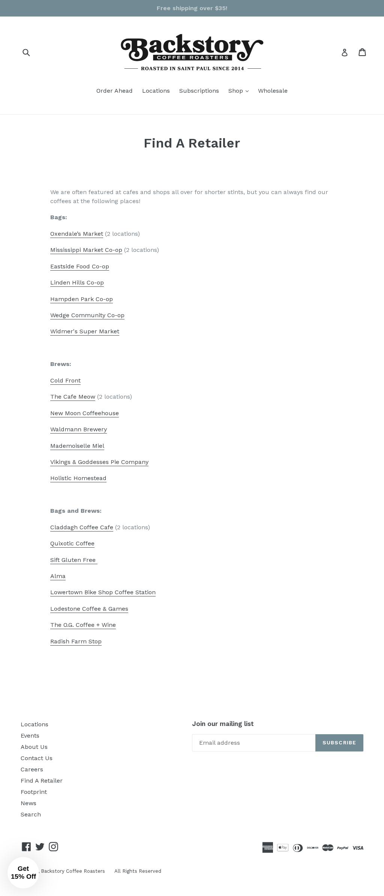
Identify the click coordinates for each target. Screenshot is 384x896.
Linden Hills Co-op (77, 282)
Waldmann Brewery (78, 429)
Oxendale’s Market (76, 233)
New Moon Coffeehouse (84, 413)
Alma (58, 576)
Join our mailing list (223, 723)
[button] (23, 872)
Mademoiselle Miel (77, 445)
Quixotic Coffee (72, 543)
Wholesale (273, 90)
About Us (34, 746)
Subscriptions (199, 90)
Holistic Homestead (78, 478)
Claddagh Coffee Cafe (81, 527)
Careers (32, 769)
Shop (240, 90)
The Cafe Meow (72, 396)
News (28, 803)
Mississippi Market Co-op (86, 249)
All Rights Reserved (137, 871)
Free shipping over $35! (192, 8)
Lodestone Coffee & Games (89, 608)
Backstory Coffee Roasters (73, 871)
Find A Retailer (42, 780)
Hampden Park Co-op (81, 299)
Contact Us (36, 758)
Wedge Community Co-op (87, 315)
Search (31, 814)
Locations (156, 90)
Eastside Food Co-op (79, 266)
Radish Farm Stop (76, 641)
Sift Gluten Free (74, 559)
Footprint (34, 791)
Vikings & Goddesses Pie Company (99, 461)
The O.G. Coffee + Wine (83, 624)
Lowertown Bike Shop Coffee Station (103, 592)
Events (30, 735)
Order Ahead (114, 90)
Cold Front (65, 380)
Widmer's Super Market (84, 331)
